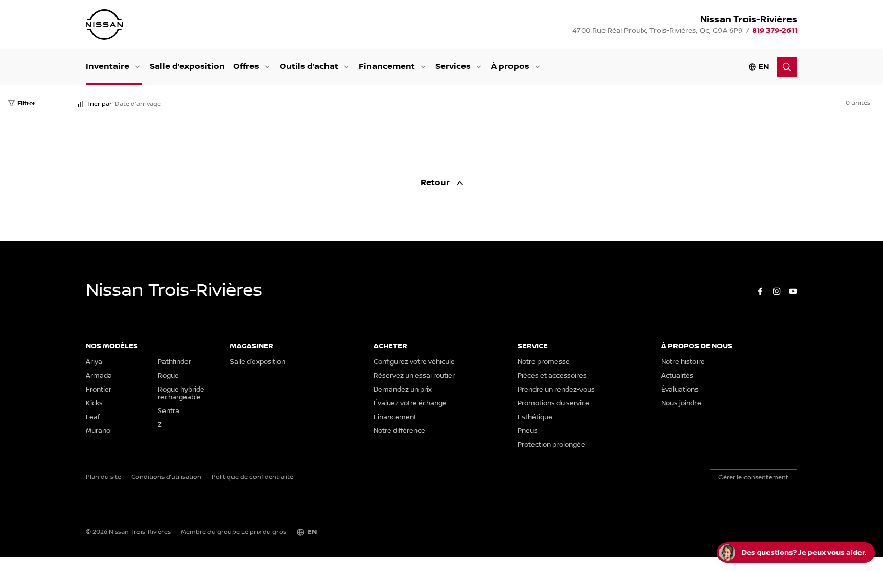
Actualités (677, 376)
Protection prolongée (551, 445)
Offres (246, 67)
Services (453, 67)
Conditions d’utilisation (166, 477)
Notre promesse (544, 362)
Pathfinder (174, 362)
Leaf (93, 417)
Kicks (94, 403)
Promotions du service (553, 403)
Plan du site (103, 477)
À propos (510, 67)
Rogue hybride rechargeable (181, 393)
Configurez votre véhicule (414, 362)
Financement (387, 67)
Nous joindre (681, 403)
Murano (98, 431)
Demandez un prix (403, 390)
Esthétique (535, 417)
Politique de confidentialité (252, 477)
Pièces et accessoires (552, 376)
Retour (436, 183)
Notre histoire (683, 362)
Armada (99, 376)
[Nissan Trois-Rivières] (104, 24)
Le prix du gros (263, 532)
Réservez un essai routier (414, 376)
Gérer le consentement (753, 478)
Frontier (98, 390)
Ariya (94, 362)
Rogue (168, 376)
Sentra (168, 411)
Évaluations (680, 390)
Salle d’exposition (187, 67)
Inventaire (107, 67)
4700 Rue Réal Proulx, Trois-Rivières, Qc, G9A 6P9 (657, 30)
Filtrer (26, 103)
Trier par (99, 104)
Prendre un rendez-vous (556, 390)
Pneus (528, 431)
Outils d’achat (309, 67)
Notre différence (399, 431)
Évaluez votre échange (410, 403)
